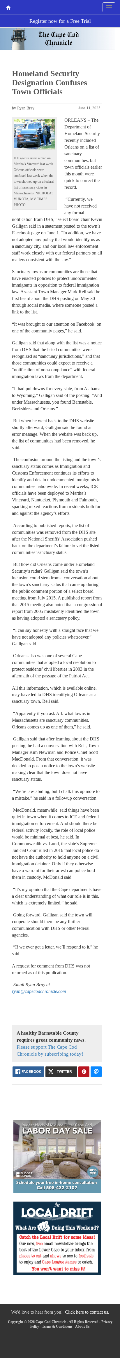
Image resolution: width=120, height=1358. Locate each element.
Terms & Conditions (57, 1326)
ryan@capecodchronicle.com (39, 991)
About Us (82, 1326)
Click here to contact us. (87, 1312)
